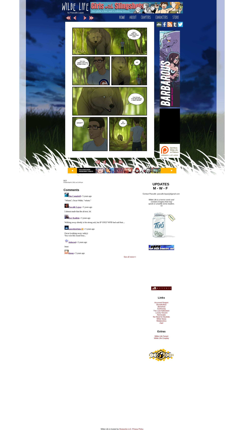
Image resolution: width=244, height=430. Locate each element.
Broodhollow (161, 305)
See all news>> (130, 257)
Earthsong (161, 309)
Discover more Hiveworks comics (86, 170)
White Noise (161, 319)
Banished (161, 307)
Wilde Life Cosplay (161, 338)
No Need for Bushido (161, 317)
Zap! (161, 323)
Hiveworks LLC (125, 429)
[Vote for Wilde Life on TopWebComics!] (161, 249)
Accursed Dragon (161, 303)
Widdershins (161, 321)
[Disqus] (100, 223)
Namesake (161, 315)
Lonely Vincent (161, 313)
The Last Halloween (161, 311)
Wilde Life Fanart (161, 336)
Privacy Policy (137, 429)
